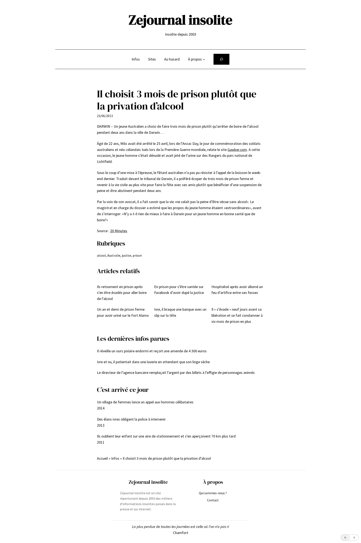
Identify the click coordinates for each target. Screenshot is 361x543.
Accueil (102, 458)
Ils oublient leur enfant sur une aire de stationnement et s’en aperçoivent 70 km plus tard (166, 436)
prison (137, 255)
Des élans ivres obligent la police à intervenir (131, 419)
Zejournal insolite (180, 20)
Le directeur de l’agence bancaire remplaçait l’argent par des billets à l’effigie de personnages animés (176, 372)
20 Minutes (118, 230)
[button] (350, 537)
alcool (101, 255)
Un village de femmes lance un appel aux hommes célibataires (145, 402)
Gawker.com (237, 149)
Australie (113, 255)
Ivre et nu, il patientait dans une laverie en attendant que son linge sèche (153, 361)
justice (126, 255)
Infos (115, 458)
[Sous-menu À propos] (204, 59)
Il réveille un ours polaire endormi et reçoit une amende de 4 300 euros (152, 351)
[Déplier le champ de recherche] (221, 59)
